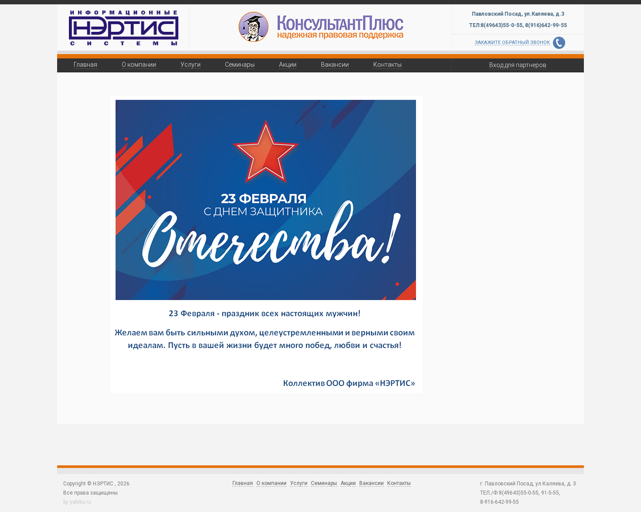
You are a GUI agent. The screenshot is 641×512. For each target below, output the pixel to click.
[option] (320, 26)
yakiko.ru (80, 502)
